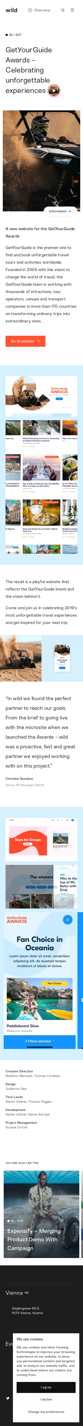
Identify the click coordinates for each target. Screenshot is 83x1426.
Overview (42, 10)
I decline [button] (46, 1399)
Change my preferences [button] (46, 1412)
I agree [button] (46, 1387)
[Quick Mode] (53, 90)
